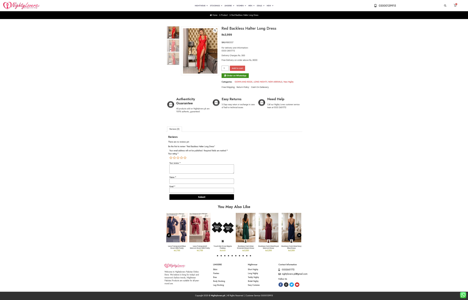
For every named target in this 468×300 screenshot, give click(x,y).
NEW (269, 5)
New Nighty (288, 81)
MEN (250, 5)
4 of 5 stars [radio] (181, 157)
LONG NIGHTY (260, 81)
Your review (175, 163)
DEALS (259, 5)
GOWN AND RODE (243, 81)
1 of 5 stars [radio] (170, 157)
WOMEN (240, 5)
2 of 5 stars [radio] (174, 157)
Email (172, 187)
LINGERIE (228, 5)
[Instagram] (286, 284)
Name (172, 177)
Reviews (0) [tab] (174, 129)
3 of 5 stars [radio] (177, 157)
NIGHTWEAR (200, 5)
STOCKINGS (215, 5)
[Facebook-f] (280, 284)
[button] (215, 30)
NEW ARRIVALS (275, 81)
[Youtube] (297, 284)
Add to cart (237, 68)
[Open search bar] (445, 6)
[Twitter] (291, 284)
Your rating (173, 154)
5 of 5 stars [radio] (185, 157)
